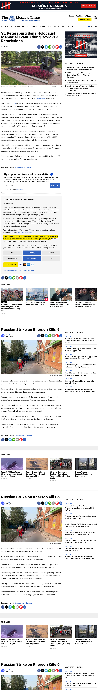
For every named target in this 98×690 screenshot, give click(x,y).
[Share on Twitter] (42, 47)
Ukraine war (19, 436)
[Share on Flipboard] (57, 47)
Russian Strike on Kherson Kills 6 (30, 329)
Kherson (29, 436)
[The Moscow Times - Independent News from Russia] (20, 18)
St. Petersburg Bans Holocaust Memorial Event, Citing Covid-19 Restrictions (29, 37)
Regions (25, 26)
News (7, 26)
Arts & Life (52, 26)
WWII (29, 167)
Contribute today (85, 19)
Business (34, 26)
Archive (71, 26)
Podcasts (61, 26)
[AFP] (3, 335)
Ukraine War (15, 26)
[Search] (96, 26)
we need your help (25, 232)
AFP (9, 335)
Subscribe (55, 185)
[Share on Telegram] (46, 47)
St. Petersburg (20, 167)
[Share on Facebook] (39, 47)
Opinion (42, 26)
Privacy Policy (19, 189)
